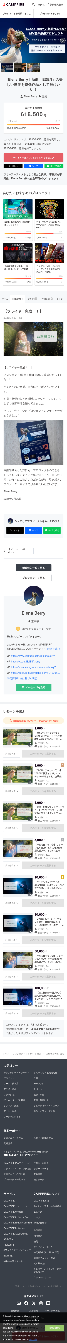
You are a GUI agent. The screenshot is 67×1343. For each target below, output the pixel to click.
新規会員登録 (56, 4)
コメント (60, 298)
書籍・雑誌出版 (41, 1099)
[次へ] (63, 40)
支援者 (32, 298)
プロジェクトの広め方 (14, 1179)
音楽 (44, 96)
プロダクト (9, 1077)
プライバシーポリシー (44, 1246)
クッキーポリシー (42, 1277)
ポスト (15, 165)
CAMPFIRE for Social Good (17, 1217)
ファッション (10, 1094)
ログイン (42, 4)
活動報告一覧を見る (33, 567)
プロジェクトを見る (33, 577)
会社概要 (15, 1310)
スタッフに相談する (43, 1137)
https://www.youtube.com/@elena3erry (33, 655)
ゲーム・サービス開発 (14, 1099)
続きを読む (53, 648)
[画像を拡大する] (30, 744)
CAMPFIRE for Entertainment (18, 1222)
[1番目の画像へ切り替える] (7, 67)
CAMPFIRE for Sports (14, 1228)
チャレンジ (39, 1083)
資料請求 (8, 1143)
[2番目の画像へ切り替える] (20, 67)
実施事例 (38, 1173)
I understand (54, 1327)
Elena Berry (30, 96)
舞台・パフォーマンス (44, 1110)
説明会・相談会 (41, 1162)
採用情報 (33, 1310)
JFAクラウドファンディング (17, 1250)
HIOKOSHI (9, 1244)
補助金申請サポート (13, 1261)
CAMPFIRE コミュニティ (16, 1206)
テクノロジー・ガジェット (16, 1072)
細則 (36, 1241)
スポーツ (38, 1088)
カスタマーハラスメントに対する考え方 (47, 1270)
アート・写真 (10, 1110)
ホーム (5, 298)
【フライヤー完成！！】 (23, 311)
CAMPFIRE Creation (14, 1211)
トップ (6, 1053)
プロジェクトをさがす (50, 13)
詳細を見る (11, 753)
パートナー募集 (52, 1310)
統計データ (39, 1179)
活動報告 (17, 299)
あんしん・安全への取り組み (47, 1206)
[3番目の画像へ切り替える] (33, 67)
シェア (35, 165)
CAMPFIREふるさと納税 (16, 1233)
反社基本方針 (40, 1263)
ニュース (38, 1211)
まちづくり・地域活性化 (45, 1072)
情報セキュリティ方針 (44, 1257)
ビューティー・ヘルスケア (46, 1105)
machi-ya (8, 1255)
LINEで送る (55, 165)
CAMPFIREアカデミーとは (17, 1162)
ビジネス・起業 (11, 1105)
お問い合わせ (40, 1222)
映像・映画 (39, 1094)
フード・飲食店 (11, 1083)
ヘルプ (37, 1217)
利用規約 (38, 1235)
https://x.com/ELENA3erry (25, 661)
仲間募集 (46, 298)
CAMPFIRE (9, 1200)
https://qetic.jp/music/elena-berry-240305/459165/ (35, 672)
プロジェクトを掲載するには (17, 13)
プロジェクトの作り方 (14, 1173)
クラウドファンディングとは (17, 1168)
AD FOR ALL (10, 1239)
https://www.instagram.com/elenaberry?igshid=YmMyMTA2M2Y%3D (35, 667)
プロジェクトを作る (13, 1137)
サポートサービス (42, 1168)
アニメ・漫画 (10, 1088)
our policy (33, 1339)
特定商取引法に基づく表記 (22, 678)
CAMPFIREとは (41, 1200)
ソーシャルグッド (12, 1116)
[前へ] (4, 40)
